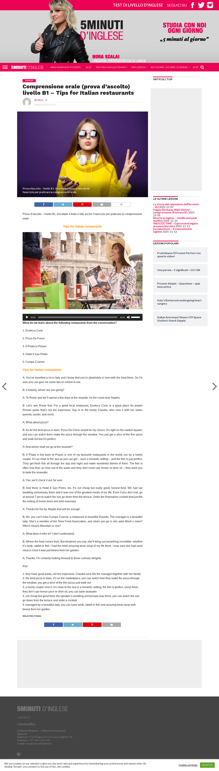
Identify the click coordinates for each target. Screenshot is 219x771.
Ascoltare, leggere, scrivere (169, 67)
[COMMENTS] (121, 203)
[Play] (27, 317)
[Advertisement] (176, 139)
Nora (40, 99)
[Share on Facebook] (43, 203)
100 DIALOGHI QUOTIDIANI (111, 67)
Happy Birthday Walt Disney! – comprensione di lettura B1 (172, 211)
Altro (196, 67)
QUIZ (88, 67)
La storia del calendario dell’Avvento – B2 (176, 205)
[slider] (136, 317)
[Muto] (128, 317)
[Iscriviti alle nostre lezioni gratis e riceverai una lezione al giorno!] (184, 32)
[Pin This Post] (82, 203)
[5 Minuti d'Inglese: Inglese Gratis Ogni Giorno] (102, 30)
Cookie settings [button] (188, 765)
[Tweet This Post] (63, 203)
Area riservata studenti (65, 67)
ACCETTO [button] (207, 765)
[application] (83, 317)
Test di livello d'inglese (138, 5)
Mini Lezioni (138, 67)
